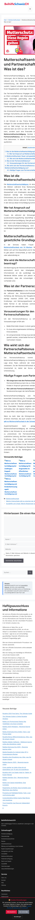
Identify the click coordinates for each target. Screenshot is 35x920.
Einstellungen (17, 916)
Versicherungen (5, 866)
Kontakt (3, 880)
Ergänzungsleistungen (7, 848)
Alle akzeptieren (11, 912)
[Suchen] (30, 572)
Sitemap (3, 885)
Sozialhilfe (4, 863)
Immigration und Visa (7, 851)
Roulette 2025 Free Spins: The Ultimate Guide (17, 713)
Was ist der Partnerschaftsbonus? (17, 161)
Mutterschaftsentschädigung (17, 184)
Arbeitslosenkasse (6, 843)
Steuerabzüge (5, 836)
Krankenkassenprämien (7, 838)
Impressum (4, 894)
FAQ (2, 882)
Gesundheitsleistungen (7, 868)
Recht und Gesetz (6, 861)
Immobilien (4, 853)
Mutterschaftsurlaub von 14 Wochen (18, 247)
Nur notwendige (23, 912)
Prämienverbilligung (6, 833)
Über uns (3, 877)
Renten (3, 841)
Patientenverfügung (6, 858)
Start (5, 20)
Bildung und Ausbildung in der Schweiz (12, 846)
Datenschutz (4, 896)
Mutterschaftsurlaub (14, 20)
